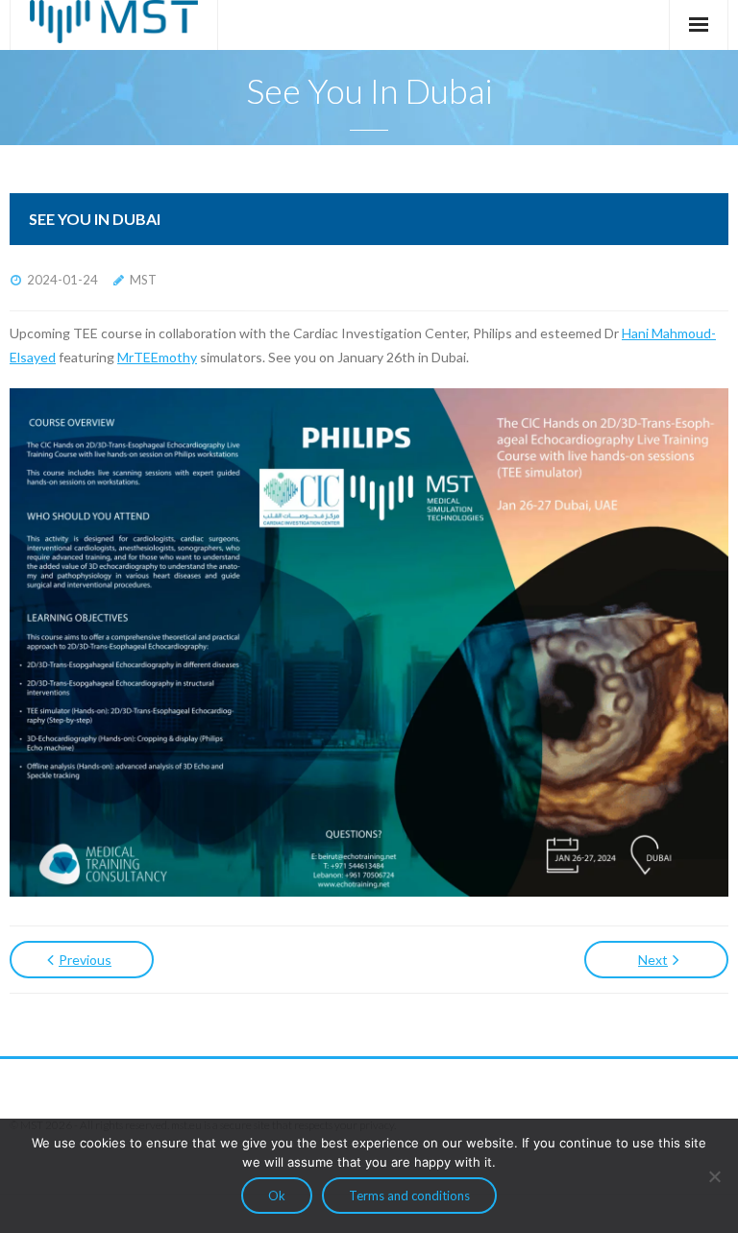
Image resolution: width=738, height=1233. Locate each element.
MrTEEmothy (157, 357)
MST (143, 279)
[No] (714, 1176)
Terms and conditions (409, 1195)
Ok (276, 1195)
